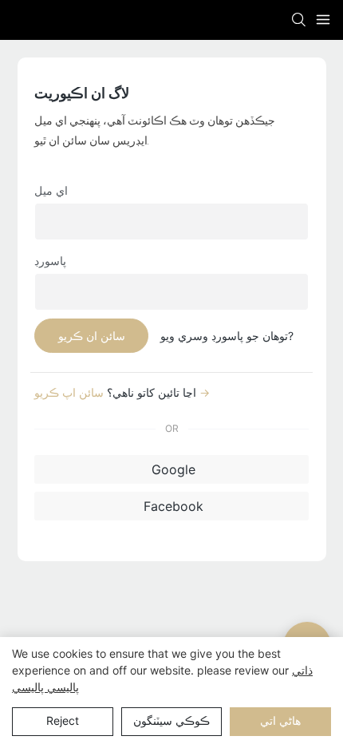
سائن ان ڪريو (91, 335)
